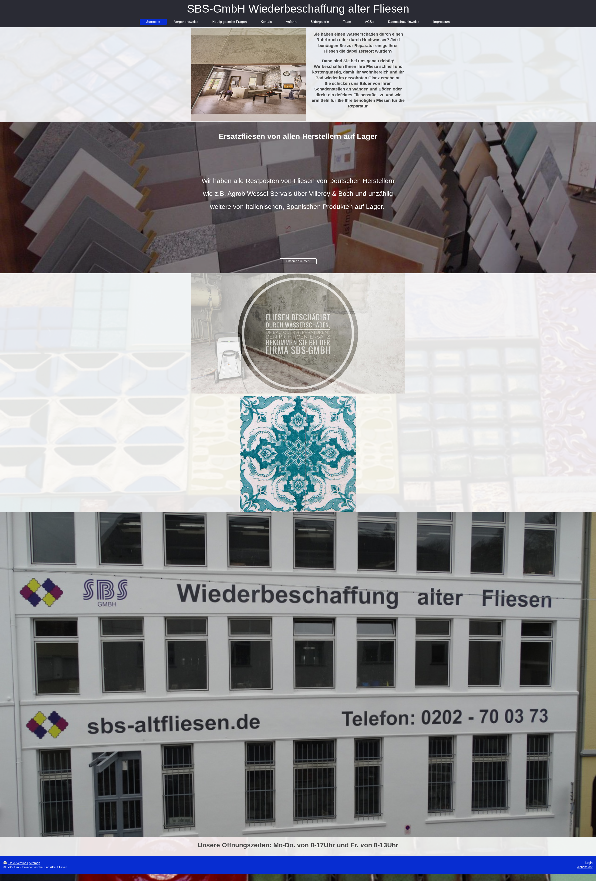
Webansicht (585, 867)
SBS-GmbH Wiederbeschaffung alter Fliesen (298, 9)
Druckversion (17, 863)
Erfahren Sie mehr (298, 261)
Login (589, 862)
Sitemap (34, 863)
